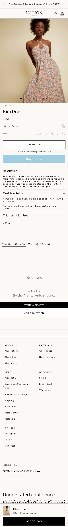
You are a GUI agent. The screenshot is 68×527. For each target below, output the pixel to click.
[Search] (56, 13)
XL (63, 134)
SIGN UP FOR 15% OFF (19, 471)
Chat (8, 223)
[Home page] (34, 13)
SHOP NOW (53, 4)
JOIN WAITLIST (34, 144)
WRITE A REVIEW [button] (34, 305)
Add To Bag (34, 521)
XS (40, 134)
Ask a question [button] (34, 313)
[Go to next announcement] (65, 4)
